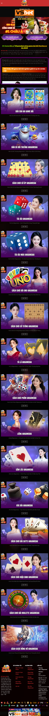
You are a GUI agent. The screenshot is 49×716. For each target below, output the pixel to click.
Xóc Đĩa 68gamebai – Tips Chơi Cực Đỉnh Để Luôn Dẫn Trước (24, 509)
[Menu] (1, 3)
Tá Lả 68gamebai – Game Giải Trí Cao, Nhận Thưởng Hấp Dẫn (24, 366)
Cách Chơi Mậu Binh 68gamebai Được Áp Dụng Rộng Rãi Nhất (24, 581)
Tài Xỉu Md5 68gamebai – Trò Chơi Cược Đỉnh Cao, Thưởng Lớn (24, 259)
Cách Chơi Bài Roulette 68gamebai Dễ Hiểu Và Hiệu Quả (24, 617)
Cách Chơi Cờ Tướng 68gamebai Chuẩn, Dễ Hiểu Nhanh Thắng (24, 330)
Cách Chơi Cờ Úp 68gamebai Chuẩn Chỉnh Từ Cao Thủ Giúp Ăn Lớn (24, 187)
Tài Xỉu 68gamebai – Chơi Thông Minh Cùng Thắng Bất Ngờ (24, 223)
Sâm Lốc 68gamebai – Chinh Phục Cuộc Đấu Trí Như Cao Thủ (24, 474)
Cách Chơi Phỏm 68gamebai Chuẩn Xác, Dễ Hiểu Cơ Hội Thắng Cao (24, 402)
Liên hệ (17, 686)
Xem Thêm (24, 119)
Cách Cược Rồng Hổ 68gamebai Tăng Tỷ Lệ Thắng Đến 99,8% (24, 653)
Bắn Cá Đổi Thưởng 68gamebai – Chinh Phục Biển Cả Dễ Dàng (24, 151)
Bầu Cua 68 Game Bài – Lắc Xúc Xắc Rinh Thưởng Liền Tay (25, 115)
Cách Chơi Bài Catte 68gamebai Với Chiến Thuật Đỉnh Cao (24, 545)
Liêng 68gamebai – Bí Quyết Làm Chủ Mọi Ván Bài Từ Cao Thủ (24, 438)
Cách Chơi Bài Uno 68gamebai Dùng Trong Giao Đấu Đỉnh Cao (24, 294)
